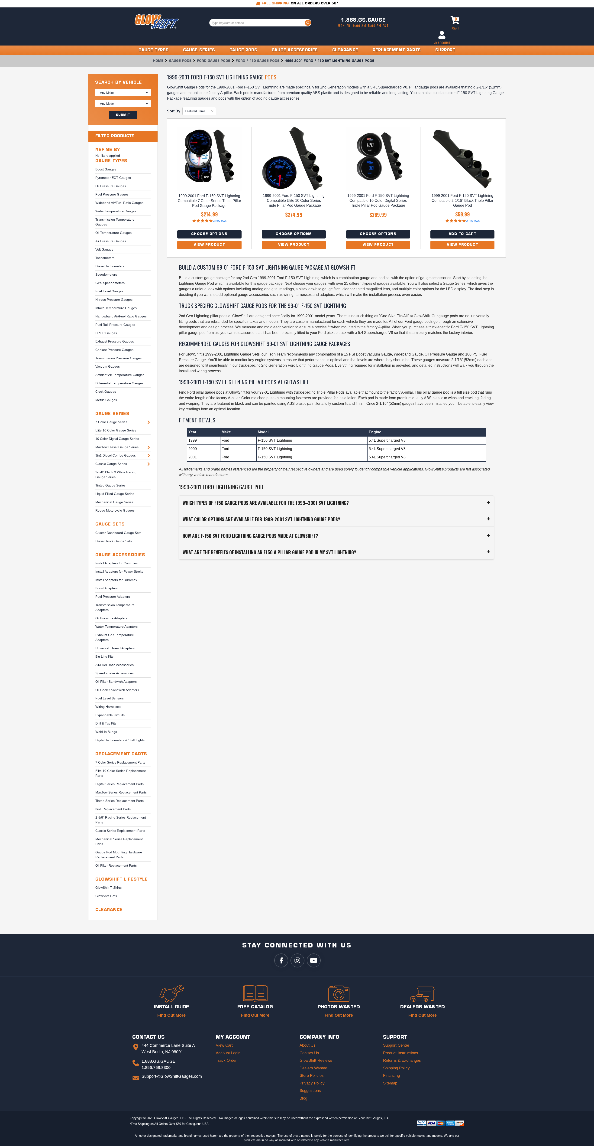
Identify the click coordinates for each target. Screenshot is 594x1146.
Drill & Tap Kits (105, 723)
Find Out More (171, 1015)
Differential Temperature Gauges (119, 383)
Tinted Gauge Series (110, 485)
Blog (303, 1098)
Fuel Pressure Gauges (112, 194)
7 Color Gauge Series (111, 422)
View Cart (224, 1045)
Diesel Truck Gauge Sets (113, 541)
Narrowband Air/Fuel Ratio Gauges (121, 316)
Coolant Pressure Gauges (114, 350)
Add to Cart (462, 234)
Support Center (396, 1045)
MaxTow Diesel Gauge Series (117, 447)
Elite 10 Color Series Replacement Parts (120, 773)
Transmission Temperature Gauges (115, 222)
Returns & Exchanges (402, 1060)
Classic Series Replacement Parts (120, 831)
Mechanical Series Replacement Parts (119, 841)
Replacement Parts (121, 754)
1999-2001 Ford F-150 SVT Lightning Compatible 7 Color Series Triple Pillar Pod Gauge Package (209, 201)
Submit (123, 115)
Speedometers (106, 274)
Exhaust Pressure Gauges (114, 341)
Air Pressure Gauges (110, 241)
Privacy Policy (312, 1083)
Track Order (226, 1060)
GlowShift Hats (106, 896)
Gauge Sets (110, 524)
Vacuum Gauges (107, 366)
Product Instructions (400, 1053)
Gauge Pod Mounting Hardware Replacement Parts (118, 854)
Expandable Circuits (110, 715)
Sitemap (390, 1083)
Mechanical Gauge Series (114, 502)
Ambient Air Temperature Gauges (119, 375)
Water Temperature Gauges (115, 211)
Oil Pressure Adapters (111, 618)
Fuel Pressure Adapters (112, 596)
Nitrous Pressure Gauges (113, 299)
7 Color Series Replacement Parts (120, 762)
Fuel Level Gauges (109, 291)
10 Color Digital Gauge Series (117, 439)
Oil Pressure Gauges (110, 186)
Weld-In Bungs (106, 732)
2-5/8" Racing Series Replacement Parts (120, 820)
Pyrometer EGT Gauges (113, 178)
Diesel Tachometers (109, 266)
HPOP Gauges (106, 333)
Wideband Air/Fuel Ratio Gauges (119, 203)
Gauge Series (112, 414)
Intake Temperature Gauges (116, 308)
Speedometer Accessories (114, 673)
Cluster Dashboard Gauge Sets (118, 533)
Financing (391, 1075)
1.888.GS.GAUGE (363, 20)
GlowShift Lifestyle (121, 880)
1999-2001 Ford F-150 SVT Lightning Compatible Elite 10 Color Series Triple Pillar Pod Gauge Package (294, 200)
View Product (209, 245)
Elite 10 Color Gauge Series (115, 430)
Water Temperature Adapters (116, 626)
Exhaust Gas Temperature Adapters (114, 637)
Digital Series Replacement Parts (119, 784)
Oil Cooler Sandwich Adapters (117, 690)
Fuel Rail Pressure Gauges (115, 324)
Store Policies (312, 1075)
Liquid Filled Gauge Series (114, 494)
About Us (308, 1045)
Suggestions (310, 1090)
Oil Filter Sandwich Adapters (116, 681)
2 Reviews (219, 221)
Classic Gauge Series (111, 464)
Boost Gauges (105, 169)
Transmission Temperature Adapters (115, 607)
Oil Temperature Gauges (113, 233)
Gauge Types (111, 161)
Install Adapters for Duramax (116, 580)
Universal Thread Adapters (115, 648)
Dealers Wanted (313, 1068)
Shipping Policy (396, 1068)
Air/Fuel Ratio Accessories (114, 665)
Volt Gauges (104, 249)
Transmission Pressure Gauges (118, 358)
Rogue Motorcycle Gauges (115, 510)
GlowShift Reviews (316, 1060)
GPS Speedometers (110, 283)
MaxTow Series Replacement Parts (121, 792)
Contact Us (309, 1053)
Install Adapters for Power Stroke (119, 571)
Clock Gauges (105, 391)
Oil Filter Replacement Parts (116, 865)
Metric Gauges (106, 400)
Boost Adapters (106, 588)
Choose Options (209, 234)
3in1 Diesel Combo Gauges (115, 455)
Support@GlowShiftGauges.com (172, 1076)
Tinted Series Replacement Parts (119, 801)
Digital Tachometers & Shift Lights (120, 740)
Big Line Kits (104, 656)
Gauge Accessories (120, 555)
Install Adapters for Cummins (116, 563)
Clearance (109, 910)
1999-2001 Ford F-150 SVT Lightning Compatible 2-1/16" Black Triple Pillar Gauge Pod (462, 200)
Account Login (228, 1053)
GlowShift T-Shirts (108, 887)
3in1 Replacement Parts (113, 809)
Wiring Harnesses (108, 706)
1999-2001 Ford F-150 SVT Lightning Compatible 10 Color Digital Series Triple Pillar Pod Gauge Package (378, 200)
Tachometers (104, 258)
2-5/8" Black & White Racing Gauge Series (115, 474)
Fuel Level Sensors (109, 698)
